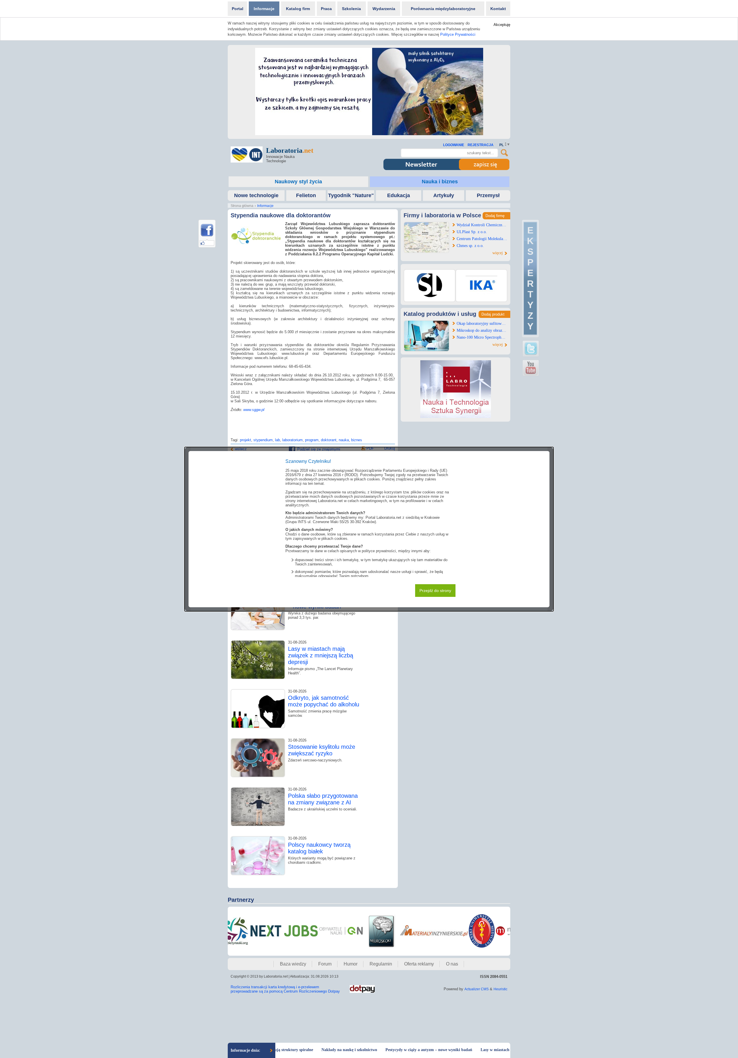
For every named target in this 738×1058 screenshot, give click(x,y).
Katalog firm (298, 8)
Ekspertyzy (530, 278)
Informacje (264, 8)
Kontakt (498, 8)
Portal (237, 8)
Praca (326, 8)
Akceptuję (502, 24)
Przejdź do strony (435, 590)
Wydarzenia (383, 8)
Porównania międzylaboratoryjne (443, 8)
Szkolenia (351, 8)
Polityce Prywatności (457, 34)
